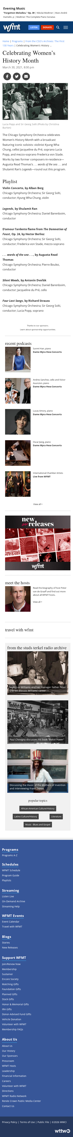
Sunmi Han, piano (42, 348)
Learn (22, 329)
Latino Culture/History (25, 816)
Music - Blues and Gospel (37, 824)
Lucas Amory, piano (43, 410)
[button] (57, 27)
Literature (56, 816)
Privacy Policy (9, 1122)
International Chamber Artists (48, 472)
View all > (37, 504)
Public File (43, 1122)
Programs (17, 41)
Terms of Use (27, 1122)
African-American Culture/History (37, 808)
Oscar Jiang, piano (42, 441)
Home (6, 41)
